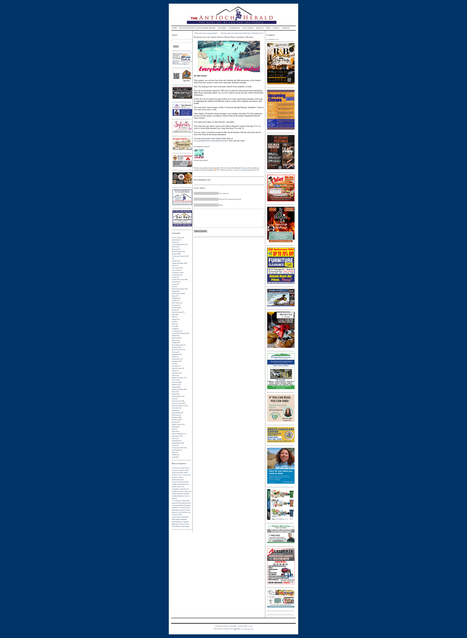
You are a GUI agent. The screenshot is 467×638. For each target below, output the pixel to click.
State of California (177, 434)
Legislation (175, 373)
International (175, 361)
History (174, 340)
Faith (173, 314)
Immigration (175, 354)
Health (174, 335)
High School (175, 338)
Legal (173, 370)
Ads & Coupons (176, 237)
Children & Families (178, 263)
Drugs (173, 296)
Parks (173, 392)
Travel (173, 445)
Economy (174, 305)
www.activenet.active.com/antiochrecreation (211, 141)
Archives (285, 28)
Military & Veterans (177, 378)
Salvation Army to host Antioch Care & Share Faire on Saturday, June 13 (242, 33)
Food (173, 326)
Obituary (174, 384)
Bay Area (174, 249)
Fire (173, 321)
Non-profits (175, 382)
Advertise (222, 28)
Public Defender (176, 413)
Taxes (173, 438)
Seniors (174, 422)
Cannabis (174, 261)
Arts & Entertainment (178, 244)
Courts (174, 284)
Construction (175, 275)
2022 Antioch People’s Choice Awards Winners (197, 28)
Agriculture (175, 240)
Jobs (173, 364)
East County (175, 303)
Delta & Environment (178, 289)
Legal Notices (248, 28)
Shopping (174, 427)
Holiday (174, 343)
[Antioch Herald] (233, 25)
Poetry (174, 399)
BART (174, 247)
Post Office (175, 408)
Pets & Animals (176, 396)
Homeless (175, 347)
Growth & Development (179, 333)
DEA (173, 286)
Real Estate (175, 415)
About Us (260, 28)
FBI (173, 317)
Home (174, 28)
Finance (174, 319)
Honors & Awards (177, 349)
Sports (174, 431)
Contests (174, 277)
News (173, 380)
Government (175, 331)
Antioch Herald (223, 626)
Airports (174, 242)
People (174, 394)
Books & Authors (177, 251)
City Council (175, 268)
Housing (174, 352)
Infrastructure (176, 359)
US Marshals (176, 450)
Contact (276, 28)
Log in (250, 626)
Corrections (175, 282)
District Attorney (176, 293)
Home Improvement (177, 345)
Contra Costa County (178, 279)
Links (268, 28)
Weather (174, 455)
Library (174, 375)
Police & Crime (176, 401)
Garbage (174, 329)
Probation (174, 410)
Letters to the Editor (177, 389)
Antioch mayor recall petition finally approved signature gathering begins (180, 519)
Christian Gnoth (228, 628)
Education (175, 307)
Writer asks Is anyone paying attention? (206, 33)
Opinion (174, 387)
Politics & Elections (177, 406)
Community (175, 272)
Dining (174, 291)
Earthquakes (175, 298)
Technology (175, 441)
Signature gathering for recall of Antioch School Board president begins (180, 524)
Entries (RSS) (233, 626)
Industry (174, 356)
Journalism (175, 366)
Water (173, 452)
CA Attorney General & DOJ (180, 256)
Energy (174, 310)
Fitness (174, 324)
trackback (244, 170)
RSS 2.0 (219, 170)
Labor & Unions (176, 368)
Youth (173, 457)
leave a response (234, 170)
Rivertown (175, 420)
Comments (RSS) (242, 626)
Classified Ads (234, 28)
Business (174, 254)
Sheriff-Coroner (176, 424)
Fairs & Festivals (177, 312)
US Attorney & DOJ (178, 448)
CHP (173, 265)
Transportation (176, 443)
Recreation (175, 417)
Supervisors (175, 436)
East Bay (174, 300)
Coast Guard (175, 270)
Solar (173, 429)
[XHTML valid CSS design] (243, 628)
